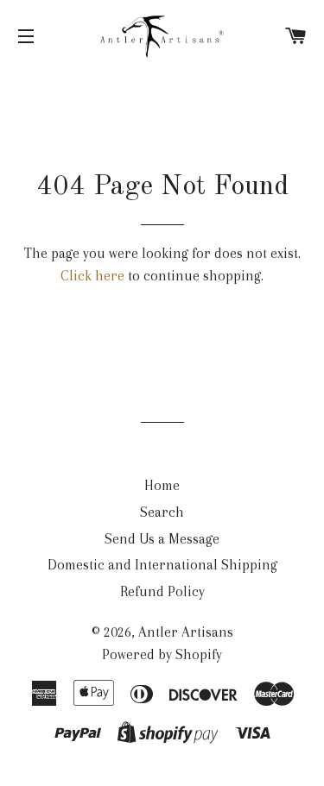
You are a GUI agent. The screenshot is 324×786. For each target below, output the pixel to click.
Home (162, 485)
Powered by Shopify (162, 654)
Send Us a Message (162, 539)
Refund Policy (162, 591)
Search (162, 512)
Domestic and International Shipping (162, 564)
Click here (92, 275)
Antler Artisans (185, 632)
